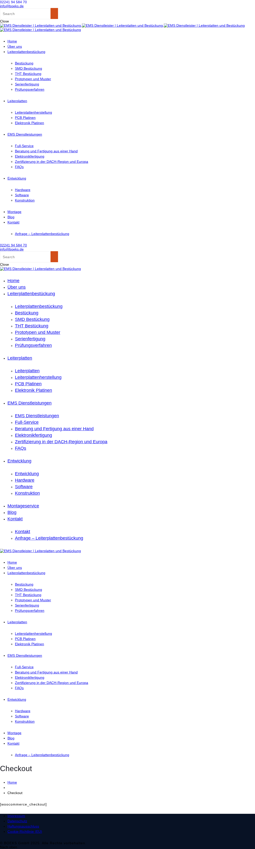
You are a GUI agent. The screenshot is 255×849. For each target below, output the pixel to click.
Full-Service (24, 146)
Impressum (16, 816)
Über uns (14, 46)
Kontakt (13, 222)
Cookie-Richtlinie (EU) (24, 832)
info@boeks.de (12, 6)
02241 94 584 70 (13, 2)
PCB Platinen (25, 118)
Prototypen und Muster (33, 79)
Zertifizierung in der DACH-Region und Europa (51, 162)
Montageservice (23, 505)
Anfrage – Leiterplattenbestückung (42, 234)
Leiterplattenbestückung (26, 52)
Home (12, 41)
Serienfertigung (27, 84)
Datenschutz (17, 821)
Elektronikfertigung (29, 156)
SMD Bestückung (28, 68)
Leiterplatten (17, 101)
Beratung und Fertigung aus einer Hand (46, 151)
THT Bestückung (28, 74)
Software (22, 195)
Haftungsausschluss (23, 826)
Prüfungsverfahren (29, 89)
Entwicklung (16, 178)
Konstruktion (25, 200)
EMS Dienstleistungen (24, 134)
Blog (10, 217)
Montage (14, 212)
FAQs (19, 167)
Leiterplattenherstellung (33, 112)
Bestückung (24, 63)
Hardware (22, 190)
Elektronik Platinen (29, 123)
